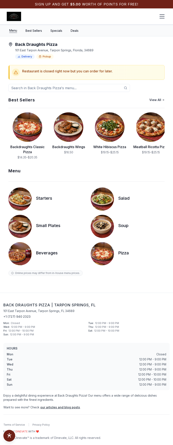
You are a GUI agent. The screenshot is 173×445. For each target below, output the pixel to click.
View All (155, 100)
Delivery (27, 56)
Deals (74, 30)
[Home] (14, 16)
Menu (13, 30)
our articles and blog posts (60, 407)
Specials (56, 30)
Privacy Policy (41, 424)
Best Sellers (34, 30)
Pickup (47, 56)
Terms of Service (14, 424)
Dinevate (21, 431)
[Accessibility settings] (9, 436)
